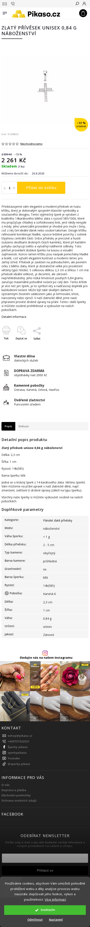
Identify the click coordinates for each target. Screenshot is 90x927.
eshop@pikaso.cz (20, 736)
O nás (5, 785)
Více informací (55, 899)
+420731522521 (19, 741)
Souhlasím (48, 910)
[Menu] (5, 12)
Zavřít (78, 346)
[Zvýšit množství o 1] (14, 188)
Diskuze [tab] (23, 426)
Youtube (14, 758)
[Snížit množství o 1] (4, 188)
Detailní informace (13, 317)
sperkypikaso (17, 752)
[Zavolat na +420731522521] (13, 4)
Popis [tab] (8, 426)
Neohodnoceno (31, 144)
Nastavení (56, 920)
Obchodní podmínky (16, 795)
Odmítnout (35, 920)
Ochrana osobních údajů (19, 800)
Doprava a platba (13, 790)
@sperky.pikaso (19, 764)
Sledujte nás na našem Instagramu (46, 657)
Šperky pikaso (18, 747)
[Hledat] (77, 4)
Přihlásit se (45, 870)
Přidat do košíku (41, 188)
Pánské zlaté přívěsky (57, 520)
